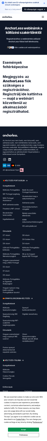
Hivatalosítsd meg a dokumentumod (30, 197)
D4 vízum (26, 243)
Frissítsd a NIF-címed (11, 209)
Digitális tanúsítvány (30, 314)
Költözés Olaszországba (8, 370)
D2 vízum (6, 267)
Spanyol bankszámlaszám (29, 309)
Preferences (23, 435)
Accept (23, 429)
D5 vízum (6, 275)
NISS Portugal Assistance (8, 199)
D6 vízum (6, 243)
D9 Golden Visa (28, 239)
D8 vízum (26, 235)
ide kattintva (31, 94)
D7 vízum (6, 235)
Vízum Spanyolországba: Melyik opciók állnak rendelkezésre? (30, 337)
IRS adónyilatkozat (29, 226)
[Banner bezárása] (44, 3)
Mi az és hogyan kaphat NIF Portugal (30, 255)
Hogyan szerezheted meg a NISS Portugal (11, 261)
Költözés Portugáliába (11, 190)
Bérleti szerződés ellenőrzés (29, 214)
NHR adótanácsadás (11, 204)
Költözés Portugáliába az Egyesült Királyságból (11, 281)
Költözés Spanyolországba (9, 309)
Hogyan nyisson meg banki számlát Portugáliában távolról (11, 290)
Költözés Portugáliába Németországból (11, 255)
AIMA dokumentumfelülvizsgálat (32, 221)
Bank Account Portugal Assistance (30, 191)
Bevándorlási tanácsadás (8, 214)
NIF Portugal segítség (11, 194)
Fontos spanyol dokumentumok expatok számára (9, 349)
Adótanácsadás (28, 203)
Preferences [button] (37, 422)
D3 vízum (6, 239)
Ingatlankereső (8, 219)
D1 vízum (6, 271)
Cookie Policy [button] (20, 419)
